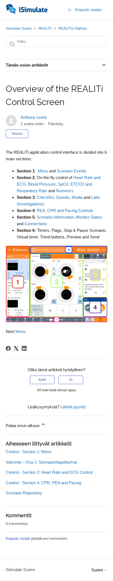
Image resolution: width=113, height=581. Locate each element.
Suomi (97, 570)
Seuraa (17, 134)
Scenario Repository (24, 493)
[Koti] (27, 12)
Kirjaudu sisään (18, 538)
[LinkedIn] (24, 348)
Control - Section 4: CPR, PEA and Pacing (43, 482)
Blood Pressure (42, 184)
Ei (70, 380)
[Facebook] (8, 348)
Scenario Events (71, 171)
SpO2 (63, 184)
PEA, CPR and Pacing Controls (65, 210)
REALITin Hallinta (72, 28)
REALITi (45, 28)
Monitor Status (89, 217)
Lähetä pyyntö (73, 406)
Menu (43, 171)
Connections (35, 223)
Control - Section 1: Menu (28, 451)
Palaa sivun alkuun (23, 425)
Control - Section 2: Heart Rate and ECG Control (49, 472)
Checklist (45, 197)
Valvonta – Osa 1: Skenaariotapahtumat (41, 462)
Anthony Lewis (34, 117)
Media (77, 197)
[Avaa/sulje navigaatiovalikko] (69, 9)
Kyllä (42, 380)
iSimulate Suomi (19, 28)
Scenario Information (55, 217)
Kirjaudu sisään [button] (88, 9)
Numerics (65, 190)
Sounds (62, 197)
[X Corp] (16, 348)
